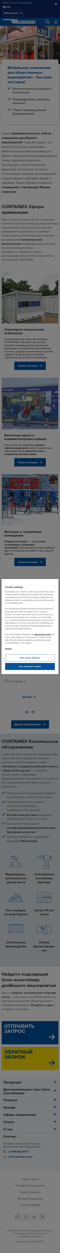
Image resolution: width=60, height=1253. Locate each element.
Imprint (8, 648)
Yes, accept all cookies (30, 666)
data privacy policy (42, 634)
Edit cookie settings (30, 658)
